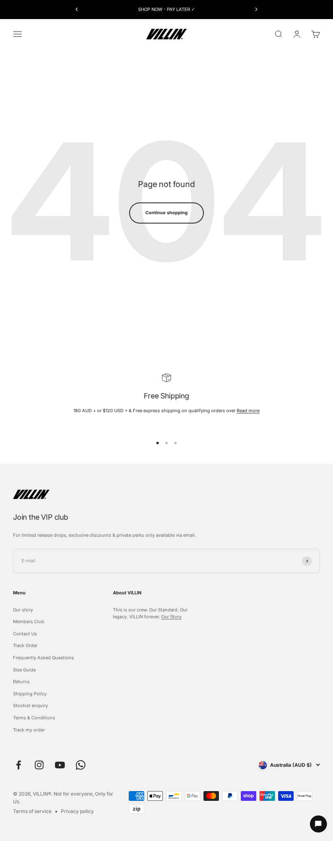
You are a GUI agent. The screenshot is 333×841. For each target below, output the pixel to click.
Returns (21, 681)
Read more (248, 410)
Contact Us (25, 634)
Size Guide (24, 670)
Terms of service (32, 811)
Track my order (29, 730)
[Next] (256, 9)
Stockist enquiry (30, 705)
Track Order (25, 645)
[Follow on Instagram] (39, 764)
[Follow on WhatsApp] (80, 764)
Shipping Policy (30, 694)
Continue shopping (166, 212)
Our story (23, 610)
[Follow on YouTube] (59, 764)
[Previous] (76, 9)
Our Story (171, 616)
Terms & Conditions (34, 718)
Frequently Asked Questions (43, 657)
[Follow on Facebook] (18, 764)
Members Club (28, 621)
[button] (315, 824)
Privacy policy (77, 811)
